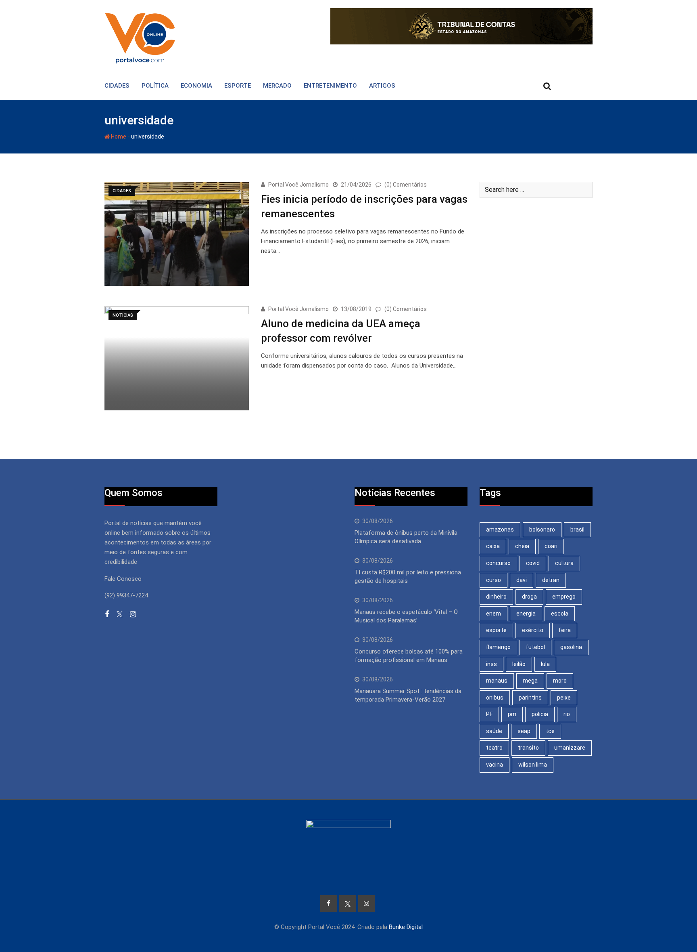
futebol (535, 647)
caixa (493, 546)
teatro (494, 747)
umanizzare (569, 747)
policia (540, 714)
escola (559, 613)
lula (545, 664)
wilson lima (532, 764)
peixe (564, 697)
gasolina (571, 647)
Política (155, 85)
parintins (530, 697)
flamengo (498, 647)
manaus (496, 680)
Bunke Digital (406, 927)
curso (493, 580)
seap (524, 731)
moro (560, 680)
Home (118, 136)
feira (565, 630)
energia (526, 613)
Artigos (382, 85)
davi (521, 580)
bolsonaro (542, 529)
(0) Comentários (405, 184)
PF (489, 714)
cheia (522, 546)
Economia (196, 85)
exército (532, 630)
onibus (494, 697)
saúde (494, 731)
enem (493, 613)
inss (491, 664)
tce (550, 731)
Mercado (277, 85)
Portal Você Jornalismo (298, 184)
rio (566, 714)
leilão (519, 664)
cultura (564, 563)
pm (512, 714)
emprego (564, 596)
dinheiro (496, 596)
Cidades (116, 85)
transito (528, 747)
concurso (498, 563)
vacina (494, 764)
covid (533, 563)
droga (529, 596)
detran (550, 580)
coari (551, 546)
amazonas (500, 529)
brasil (577, 529)
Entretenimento (330, 85)
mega (530, 680)
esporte (496, 630)
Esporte (237, 85)
